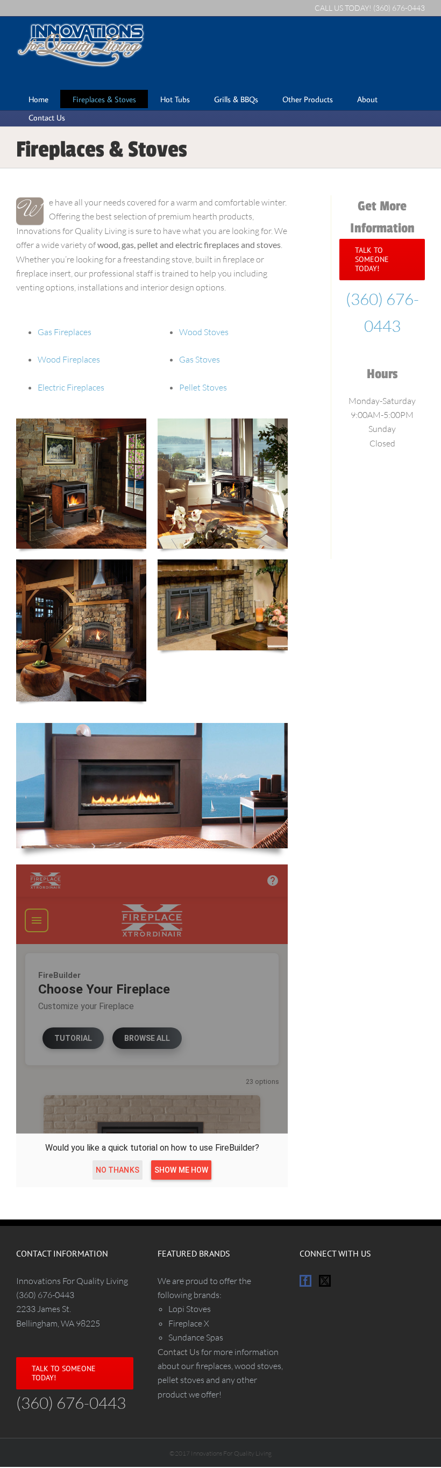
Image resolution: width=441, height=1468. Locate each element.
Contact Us (179, 1351)
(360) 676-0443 (399, 7)
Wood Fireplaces (69, 359)
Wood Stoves (204, 332)
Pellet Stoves (203, 387)
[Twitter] (325, 1281)
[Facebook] (305, 1281)
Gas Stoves (199, 359)
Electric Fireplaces (71, 387)
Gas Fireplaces (64, 332)
